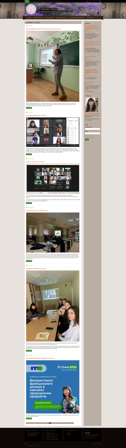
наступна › (66, 423)
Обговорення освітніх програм (52, 434)
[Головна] (31, 9)
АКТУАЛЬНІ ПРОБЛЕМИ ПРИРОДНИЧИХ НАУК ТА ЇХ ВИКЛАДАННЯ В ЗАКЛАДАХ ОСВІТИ (91, 71)
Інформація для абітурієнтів (77, 17)
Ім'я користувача (88, 127)
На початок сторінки (97, 443)
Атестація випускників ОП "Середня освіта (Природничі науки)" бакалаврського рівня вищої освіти (92, 28)
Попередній (97, 13)
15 (47, 423)
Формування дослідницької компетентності (59, 9)
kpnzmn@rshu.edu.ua (91, 437)
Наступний (99, 13)
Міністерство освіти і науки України (34, 433)
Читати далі (29, 107)
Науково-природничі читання (36, 115)
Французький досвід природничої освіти (40, 358)
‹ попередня (33, 423)
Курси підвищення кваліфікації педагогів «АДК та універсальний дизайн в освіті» (92, 43)
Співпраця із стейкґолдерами (52, 437)
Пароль (87, 131)
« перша (28, 423)
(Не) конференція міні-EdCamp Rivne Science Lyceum (43, 29)
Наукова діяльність (62, 17)
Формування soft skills (51, 433)
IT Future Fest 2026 (89, 82)
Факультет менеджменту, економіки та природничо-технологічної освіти (46, 21)
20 (59, 423)
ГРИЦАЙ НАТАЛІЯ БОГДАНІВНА (92, 113)
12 (40, 423)
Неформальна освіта (50, 436)
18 (54, 423)
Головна (29, 17)
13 (42, 423)
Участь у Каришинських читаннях (37, 1)
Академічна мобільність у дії (36, 268)
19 (57, 423)
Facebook (68, 433)
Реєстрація (88, 135)
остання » (71, 423)
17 (52, 423)
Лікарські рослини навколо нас (36, 210)
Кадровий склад (38, 17)
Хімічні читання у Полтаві (35, 162)
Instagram (68, 434)
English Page (90, 17)
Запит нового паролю (90, 137)
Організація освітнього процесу (52, 439)
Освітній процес (49, 17)
